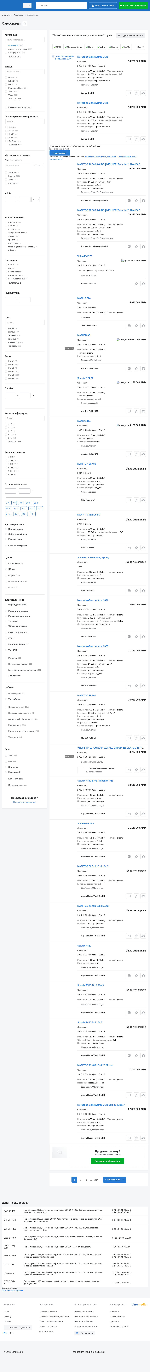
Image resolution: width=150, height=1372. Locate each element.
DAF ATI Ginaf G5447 (88, 514)
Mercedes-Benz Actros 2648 (92, 57)
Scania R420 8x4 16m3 (89, 1022)
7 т (14, 503)
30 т (24, 514)
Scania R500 (10, 1255)
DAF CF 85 (9, 1264)
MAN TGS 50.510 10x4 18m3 (92, 866)
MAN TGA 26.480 (86, 464)
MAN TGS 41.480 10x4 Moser (93, 906)
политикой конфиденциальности (100, 157)
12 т (36, 503)
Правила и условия (48, 1311)
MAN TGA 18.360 (86, 695)
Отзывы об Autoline (48, 1326)
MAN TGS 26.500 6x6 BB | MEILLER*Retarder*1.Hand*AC (108, 164)
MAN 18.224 (84, 298)
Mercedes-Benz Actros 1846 (92, 600)
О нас (6, 1311)
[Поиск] (39, 5)
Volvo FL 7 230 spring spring (93, 557)
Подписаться (60, 153)
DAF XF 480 (9, 1211)
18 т (32, 508)
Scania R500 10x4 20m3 (90, 985)
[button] (136, 93)
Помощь (8, 1316)
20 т (39, 508)
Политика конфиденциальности (54, 1316)
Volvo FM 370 (84, 256)
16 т (24, 508)
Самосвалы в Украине (12, 1290)
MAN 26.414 (84, 421)
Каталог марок (46, 1331)
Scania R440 (84, 945)
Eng (5, 1333)
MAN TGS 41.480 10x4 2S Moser (95, 1065)
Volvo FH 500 (10, 1220)
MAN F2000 (83, 335)
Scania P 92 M (85, 378)
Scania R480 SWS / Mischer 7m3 (95, 780)
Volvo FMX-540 (85, 823)
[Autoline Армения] (11, 5)
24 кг (8, 514)
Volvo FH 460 (10, 1229)
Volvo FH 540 (10, 1273)
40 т (32, 514)
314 (96, 1179)
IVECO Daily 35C (9, 1246)
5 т (7, 503)
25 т (16, 514)
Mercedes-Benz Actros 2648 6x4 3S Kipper (101, 1105)
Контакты (8, 1321)
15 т (16, 508)
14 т (8, 508)
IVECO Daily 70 (9, 1282)
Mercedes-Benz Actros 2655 (92, 646)
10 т (28, 503)
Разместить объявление (107, 1161)
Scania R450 (10, 1238)
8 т (20, 503)
